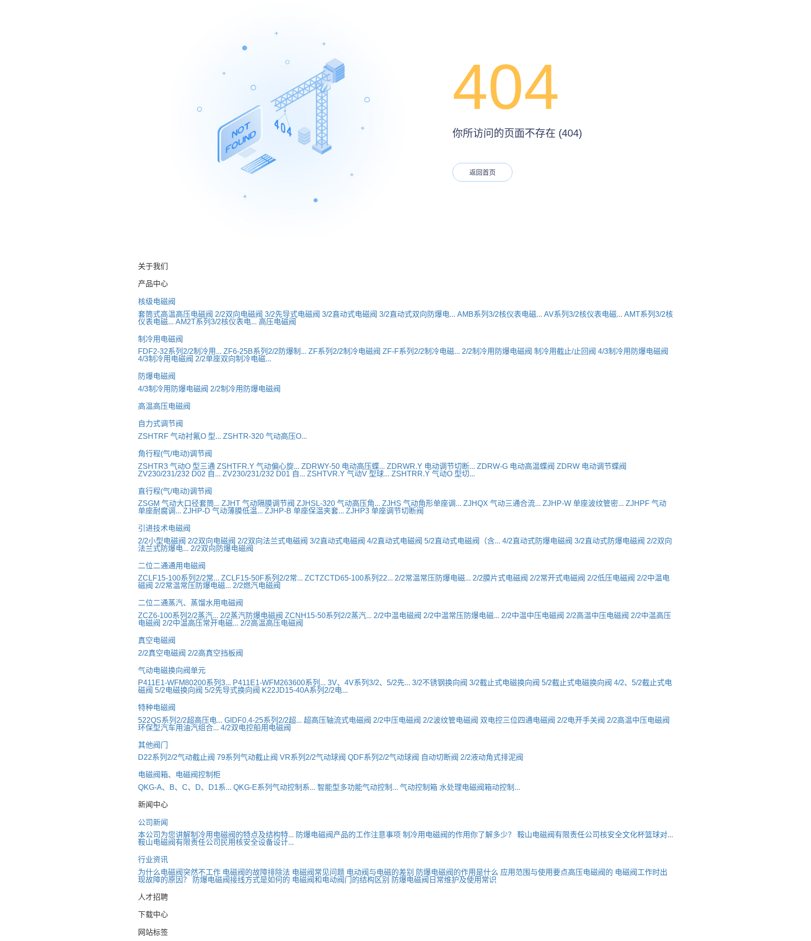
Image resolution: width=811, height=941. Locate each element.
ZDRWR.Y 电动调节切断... (431, 466)
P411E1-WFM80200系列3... (184, 683)
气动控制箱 (418, 787)
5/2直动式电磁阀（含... (462, 541)
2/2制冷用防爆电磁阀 (497, 351)
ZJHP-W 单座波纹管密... (583, 503)
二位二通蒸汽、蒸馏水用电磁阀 (190, 603)
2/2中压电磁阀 (397, 720)
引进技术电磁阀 (164, 528)
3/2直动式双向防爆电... (417, 314)
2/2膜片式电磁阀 (500, 578)
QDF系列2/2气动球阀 (383, 757)
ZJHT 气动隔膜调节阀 (258, 503)
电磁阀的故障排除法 (256, 872)
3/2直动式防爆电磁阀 (609, 541)
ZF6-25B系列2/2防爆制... (264, 351)
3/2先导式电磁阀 (292, 314)
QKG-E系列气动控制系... (274, 787)
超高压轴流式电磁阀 (337, 720)
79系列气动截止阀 (247, 757)
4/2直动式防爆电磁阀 (537, 541)
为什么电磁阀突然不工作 (179, 872)
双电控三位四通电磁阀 (517, 720)
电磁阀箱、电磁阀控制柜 (179, 775)
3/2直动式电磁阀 (349, 314)
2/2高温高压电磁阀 (271, 623)
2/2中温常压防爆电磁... (461, 616)
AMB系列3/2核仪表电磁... (499, 314)
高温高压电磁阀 (164, 406)
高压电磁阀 (277, 322)
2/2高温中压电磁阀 (597, 616)
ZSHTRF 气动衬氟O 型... (179, 436)
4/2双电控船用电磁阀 (256, 728)
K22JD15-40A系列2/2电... (305, 690)
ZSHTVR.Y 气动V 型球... (348, 474)
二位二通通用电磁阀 (172, 566)
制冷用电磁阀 (160, 339)
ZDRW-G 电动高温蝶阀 (516, 466)
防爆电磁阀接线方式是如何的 (241, 880)
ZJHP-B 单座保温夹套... (304, 511)
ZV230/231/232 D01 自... (263, 474)
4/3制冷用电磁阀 (165, 359)
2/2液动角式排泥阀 (491, 757)
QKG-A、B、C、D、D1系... (184, 787)
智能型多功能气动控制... (357, 787)
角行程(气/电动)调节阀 (175, 454)
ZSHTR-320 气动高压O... (265, 436)
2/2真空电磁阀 (162, 653)
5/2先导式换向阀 (232, 690)
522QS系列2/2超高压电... (180, 720)
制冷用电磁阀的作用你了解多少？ (459, 835)
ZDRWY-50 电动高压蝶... (343, 466)
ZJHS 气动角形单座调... (421, 503)
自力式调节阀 (160, 424)
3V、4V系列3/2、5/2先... (369, 683)
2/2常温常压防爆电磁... (433, 578)
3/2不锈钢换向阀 (439, 683)
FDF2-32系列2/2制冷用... (180, 351)
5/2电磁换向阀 (179, 690)
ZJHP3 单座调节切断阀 (385, 511)
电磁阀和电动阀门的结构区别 (341, 880)
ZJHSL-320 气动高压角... (338, 503)
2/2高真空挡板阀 (215, 653)
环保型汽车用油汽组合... (178, 728)
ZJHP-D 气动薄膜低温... (223, 511)
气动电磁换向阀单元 (172, 670)
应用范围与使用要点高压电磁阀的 (556, 872)
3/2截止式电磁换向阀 (504, 683)
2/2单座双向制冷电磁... (233, 359)
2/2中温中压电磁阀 (532, 616)
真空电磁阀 (157, 640)
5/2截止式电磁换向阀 (577, 683)
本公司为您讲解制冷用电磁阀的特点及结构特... (216, 835)
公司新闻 (153, 822)
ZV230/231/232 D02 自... (179, 474)
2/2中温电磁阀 (397, 616)
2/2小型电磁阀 (162, 541)
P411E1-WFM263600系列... (279, 683)
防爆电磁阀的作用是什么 (457, 872)
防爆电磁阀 (157, 376)
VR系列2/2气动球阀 (313, 757)
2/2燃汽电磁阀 (257, 585)
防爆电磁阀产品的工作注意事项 (348, 835)
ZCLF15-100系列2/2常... (178, 578)
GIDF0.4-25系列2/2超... (263, 720)
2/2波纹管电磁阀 (450, 720)
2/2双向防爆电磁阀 (222, 548)
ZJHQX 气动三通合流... (502, 503)
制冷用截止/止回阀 (565, 351)
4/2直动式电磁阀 (394, 541)
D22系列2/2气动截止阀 (176, 757)
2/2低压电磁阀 (611, 578)
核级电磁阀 (157, 302)
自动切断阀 (440, 757)
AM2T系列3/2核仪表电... (216, 322)
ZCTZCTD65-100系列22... (349, 578)
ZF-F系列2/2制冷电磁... (421, 351)
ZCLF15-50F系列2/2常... (262, 578)
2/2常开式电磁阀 (557, 578)
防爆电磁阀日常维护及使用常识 (444, 880)
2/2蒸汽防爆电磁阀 (251, 616)
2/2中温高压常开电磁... (200, 623)
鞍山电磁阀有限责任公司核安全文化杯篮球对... (595, 835)
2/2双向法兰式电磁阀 (272, 541)
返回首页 (482, 172)
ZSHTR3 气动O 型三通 (176, 466)
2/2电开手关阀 (581, 720)
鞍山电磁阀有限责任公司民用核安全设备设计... (216, 842)
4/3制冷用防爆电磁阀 (633, 351)
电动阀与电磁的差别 (380, 872)
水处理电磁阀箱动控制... (479, 787)
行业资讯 (153, 860)
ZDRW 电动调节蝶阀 (592, 466)
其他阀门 (153, 745)
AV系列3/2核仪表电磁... (583, 314)
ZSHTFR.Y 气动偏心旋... (258, 466)
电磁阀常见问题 (318, 872)
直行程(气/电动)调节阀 (175, 491)
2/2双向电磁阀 (239, 314)
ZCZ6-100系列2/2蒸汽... (178, 616)
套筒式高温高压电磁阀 (175, 314)
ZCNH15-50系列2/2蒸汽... (328, 616)
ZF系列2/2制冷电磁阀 (344, 351)
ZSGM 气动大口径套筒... (179, 503)
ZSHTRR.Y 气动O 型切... (433, 474)
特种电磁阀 (157, 707)
